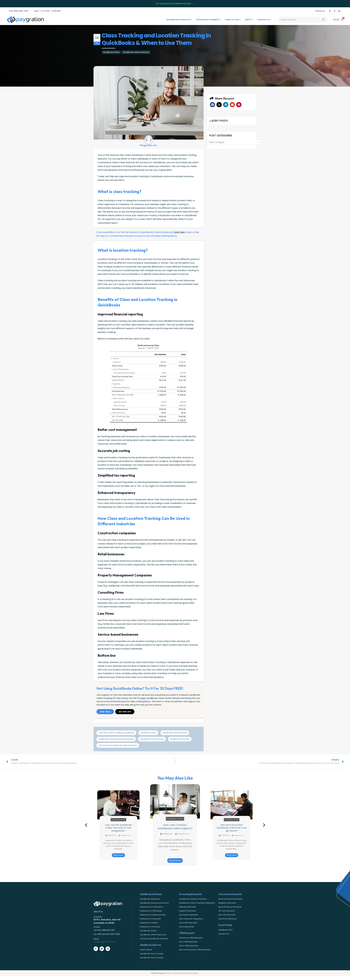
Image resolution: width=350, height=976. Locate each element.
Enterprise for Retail (148, 922)
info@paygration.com (104, 941)
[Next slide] (264, 825)
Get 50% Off (125, 711)
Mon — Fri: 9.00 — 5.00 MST (47, 11)
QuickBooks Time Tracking (151, 953)
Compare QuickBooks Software (154, 938)
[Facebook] (330, 11)
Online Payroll (146, 949)
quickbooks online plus (179, 739)
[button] (212, 104)
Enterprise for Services (150, 926)
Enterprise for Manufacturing (152, 914)
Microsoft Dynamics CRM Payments (195, 949)
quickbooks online (148, 733)
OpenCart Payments (227, 918)
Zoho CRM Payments (188, 941)
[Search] (323, 19)
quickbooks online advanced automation (116, 739)
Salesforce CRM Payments (191, 937)
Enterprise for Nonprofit (150, 918)
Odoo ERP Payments (188, 922)
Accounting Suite (186, 926)
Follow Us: (320, 11)
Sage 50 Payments (187, 911)
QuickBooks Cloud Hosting (151, 957)
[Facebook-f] (96, 948)
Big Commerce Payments (229, 907)
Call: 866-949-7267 (19, 11)
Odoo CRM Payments (188, 945)
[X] (334, 11)
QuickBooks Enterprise (150, 899)
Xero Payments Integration (191, 918)
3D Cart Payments (226, 911)
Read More (118, 855)
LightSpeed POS (225, 930)
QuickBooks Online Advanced (136, 52)
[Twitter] (102, 948)
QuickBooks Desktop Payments (193, 899)
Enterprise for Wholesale (151, 911)
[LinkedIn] (339, 11)
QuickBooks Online (111, 52)
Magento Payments (227, 903)
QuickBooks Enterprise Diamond (154, 903)
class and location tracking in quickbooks (116, 733)
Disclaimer (194, 973)
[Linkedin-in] (108, 948)
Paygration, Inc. (125, 835)
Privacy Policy (184, 973)
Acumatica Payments (188, 914)
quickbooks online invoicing (152, 739)
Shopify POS (223, 934)
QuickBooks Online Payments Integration (197, 903)
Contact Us (263, 19)
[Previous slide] (86, 825)
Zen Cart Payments (226, 914)
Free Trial (105, 711)
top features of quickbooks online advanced (117, 745)
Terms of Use (172, 973)
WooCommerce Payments (230, 899)
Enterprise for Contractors (151, 907)
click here (179, 232)
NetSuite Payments (187, 907)
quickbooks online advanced (175, 733)
